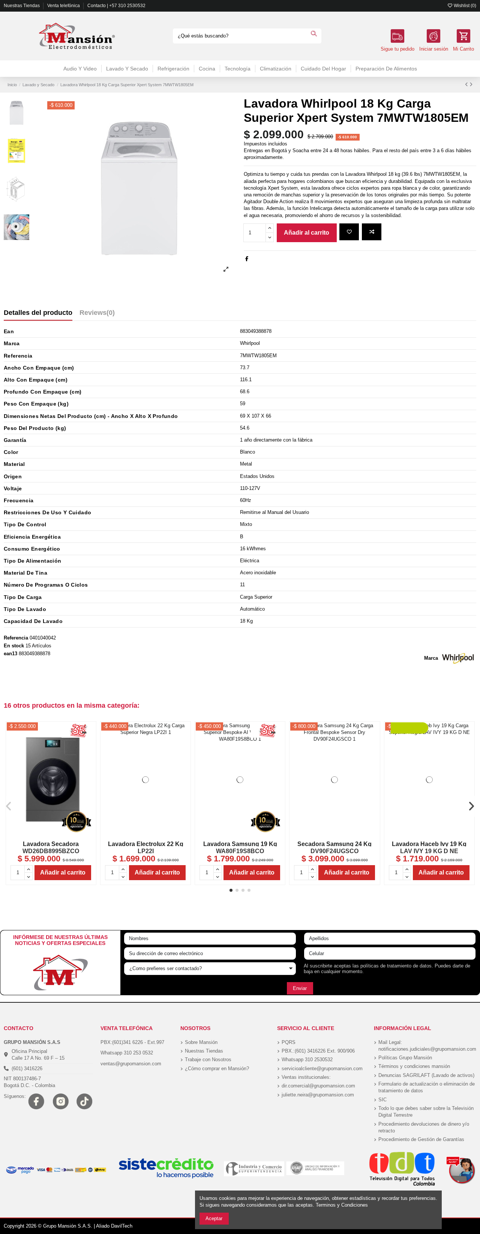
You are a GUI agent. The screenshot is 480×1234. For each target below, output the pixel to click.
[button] (231, 890)
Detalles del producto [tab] (38, 312)
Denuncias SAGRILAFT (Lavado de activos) (426, 1075)
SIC (382, 1099)
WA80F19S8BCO (240, 851)
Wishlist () (464, 5)
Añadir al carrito (306, 232)
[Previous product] (467, 84)
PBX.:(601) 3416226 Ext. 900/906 (318, 1051)
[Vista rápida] (155, 834)
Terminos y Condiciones (342, 1205)
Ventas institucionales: (306, 1077)
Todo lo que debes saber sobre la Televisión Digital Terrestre (426, 1111)
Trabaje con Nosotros (208, 1059)
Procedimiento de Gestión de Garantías (421, 1139)
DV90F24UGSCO (334, 851)
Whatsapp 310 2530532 (307, 1059)
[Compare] (51, 834)
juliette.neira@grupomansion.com (318, 1095)
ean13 (10, 653)
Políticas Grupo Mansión (405, 1057)
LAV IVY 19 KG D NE (429, 851)
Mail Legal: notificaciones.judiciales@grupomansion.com (427, 1045)
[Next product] (471, 84)
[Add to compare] (371, 232)
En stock (14, 645)
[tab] (97, 314)
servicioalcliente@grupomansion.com (322, 1068)
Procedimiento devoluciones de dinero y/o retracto (423, 1127)
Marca (431, 658)
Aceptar (214, 1218)
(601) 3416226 (27, 1068)
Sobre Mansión (201, 1042)
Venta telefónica (64, 5)
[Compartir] (246, 259)
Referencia (16, 638)
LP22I (146, 851)
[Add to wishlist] (349, 232)
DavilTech (121, 1226)
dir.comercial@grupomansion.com (318, 1086)
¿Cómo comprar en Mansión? (217, 1068)
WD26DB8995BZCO (50, 851)
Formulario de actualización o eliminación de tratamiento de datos (426, 1087)
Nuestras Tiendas (22, 5)
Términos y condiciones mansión (414, 1066)
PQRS (289, 1042)
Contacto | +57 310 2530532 (116, 5)
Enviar (300, 988)
